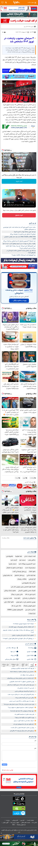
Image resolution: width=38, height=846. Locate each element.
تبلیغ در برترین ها (15, 823)
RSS (13, 825)
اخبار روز (22, 820)
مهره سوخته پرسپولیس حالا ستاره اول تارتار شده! (22, 711)
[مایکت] (19, 813)
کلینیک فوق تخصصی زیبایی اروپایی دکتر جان (23, 587)
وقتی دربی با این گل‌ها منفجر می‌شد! (24, 698)
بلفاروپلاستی (9, 556)
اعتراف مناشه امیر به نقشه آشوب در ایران (24, 721)
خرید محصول (19, 215)
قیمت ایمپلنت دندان (29, 556)
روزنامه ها (31, 648)
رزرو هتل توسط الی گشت (19, 571)
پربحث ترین (4, 664)
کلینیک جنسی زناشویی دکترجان (26, 591)
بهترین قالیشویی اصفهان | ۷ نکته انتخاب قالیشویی (21, 682)
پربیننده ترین (13, 664)
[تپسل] (3, 150)
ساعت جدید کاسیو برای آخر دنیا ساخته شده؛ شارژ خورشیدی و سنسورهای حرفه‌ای (19, 228)
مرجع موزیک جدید (30, 568)
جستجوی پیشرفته (21, 825)
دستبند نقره (22, 560)
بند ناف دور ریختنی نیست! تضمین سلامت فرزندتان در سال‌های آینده (21, 252)
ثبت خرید (19, 181)
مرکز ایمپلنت (32, 613)
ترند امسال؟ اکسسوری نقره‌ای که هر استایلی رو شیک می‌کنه (19, 241)
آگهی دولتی (6, 823)
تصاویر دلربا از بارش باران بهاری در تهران (23, 635)
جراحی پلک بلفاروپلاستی (28, 583)
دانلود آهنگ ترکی (9, 602)
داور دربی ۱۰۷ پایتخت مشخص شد (25, 688)
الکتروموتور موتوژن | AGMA (15, 610)
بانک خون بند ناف (16, 606)
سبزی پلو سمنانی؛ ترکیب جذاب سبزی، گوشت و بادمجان (20, 685)
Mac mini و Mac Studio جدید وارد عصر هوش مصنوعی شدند (20, 238)
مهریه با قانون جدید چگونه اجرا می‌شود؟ (24, 718)
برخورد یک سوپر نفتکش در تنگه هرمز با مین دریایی (21, 701)
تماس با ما (34, 823)
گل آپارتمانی (32, 579)
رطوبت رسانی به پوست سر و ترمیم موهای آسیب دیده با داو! (19, 244)
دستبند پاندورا (12, 564)
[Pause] (4, 170)
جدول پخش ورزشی (10, 659)
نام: (35, 741)
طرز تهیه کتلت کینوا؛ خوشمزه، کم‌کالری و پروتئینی (22, 668)
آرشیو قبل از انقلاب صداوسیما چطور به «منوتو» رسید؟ (21, 708)
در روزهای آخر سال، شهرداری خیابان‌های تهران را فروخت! (18, 638)
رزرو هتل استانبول (19, 575)
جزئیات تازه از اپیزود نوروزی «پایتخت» (23, 624)
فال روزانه (13, 655)
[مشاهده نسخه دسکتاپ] (2, 2)
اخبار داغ (23, 664)
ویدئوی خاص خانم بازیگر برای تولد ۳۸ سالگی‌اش (22, 731)
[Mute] (6, 170)
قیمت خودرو (30, 652)
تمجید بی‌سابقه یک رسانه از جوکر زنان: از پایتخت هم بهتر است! (18, 631)
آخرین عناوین (32, 664)
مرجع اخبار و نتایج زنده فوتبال (14, 568)
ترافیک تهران (30, 655)
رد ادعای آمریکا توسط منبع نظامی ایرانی (24, 691)
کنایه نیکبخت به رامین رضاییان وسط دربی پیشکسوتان (20, 678)
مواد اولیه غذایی (31, 575)
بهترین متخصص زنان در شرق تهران (25, 602)
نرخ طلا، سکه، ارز (11, 648)
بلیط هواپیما (18, 556)
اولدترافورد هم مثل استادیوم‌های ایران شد (23, 724)
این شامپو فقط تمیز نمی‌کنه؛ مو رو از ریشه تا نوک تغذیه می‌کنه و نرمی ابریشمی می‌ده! (21, 247)
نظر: (35, 748)
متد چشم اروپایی (7, 575)
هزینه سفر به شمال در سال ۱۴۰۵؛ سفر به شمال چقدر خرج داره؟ (19, 704)
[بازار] (19, 808)
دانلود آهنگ (32, 571)
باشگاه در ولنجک (21, 579)
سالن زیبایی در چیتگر (17, 594)
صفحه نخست (30, 820)
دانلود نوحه (17, 598)
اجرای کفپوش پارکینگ (29, 606)
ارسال (4, 764)
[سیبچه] (19, 799)
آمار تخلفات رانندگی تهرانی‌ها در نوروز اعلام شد (21, 627)
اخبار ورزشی (15, 820)
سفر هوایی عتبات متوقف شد (27, 675)
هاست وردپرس (8, 598)
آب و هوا (13, 652)
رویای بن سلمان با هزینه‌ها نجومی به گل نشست (22, 728)
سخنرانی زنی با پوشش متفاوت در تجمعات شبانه (22, 672)
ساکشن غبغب (31, 560)
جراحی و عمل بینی (30, 610)
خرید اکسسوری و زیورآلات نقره (27, 564)
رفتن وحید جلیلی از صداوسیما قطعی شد (24, 714)
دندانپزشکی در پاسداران (29, 598)
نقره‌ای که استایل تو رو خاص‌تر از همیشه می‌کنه (23, 234)
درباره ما (8, 820)
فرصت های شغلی (25, 823)
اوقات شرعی (30, 659)
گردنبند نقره (14, 560)
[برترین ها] (16, 2)
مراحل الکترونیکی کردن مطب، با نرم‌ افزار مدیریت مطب (21, 694)
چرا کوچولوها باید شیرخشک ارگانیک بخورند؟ (24, 255)
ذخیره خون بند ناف (30, 594)
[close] (1, 833)
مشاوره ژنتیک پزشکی (10, 591)
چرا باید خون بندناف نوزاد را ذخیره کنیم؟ (25, 232)
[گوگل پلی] (19, 803)
